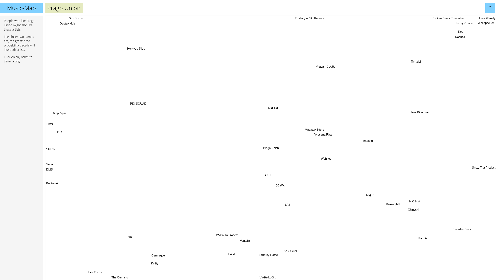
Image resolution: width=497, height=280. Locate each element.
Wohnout (329, 159)
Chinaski (427, 204)
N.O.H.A (416, 199)
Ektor (49, 122)
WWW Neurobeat (225, 235)
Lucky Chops (463, 23)
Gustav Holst (68, 24)
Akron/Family (487, 18)
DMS (49, 167)
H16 (59, 130)
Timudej (410, 58)
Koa (462, 32)
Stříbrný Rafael (265, 255)
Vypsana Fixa (325, 135)
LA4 (283, 205)
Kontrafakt (52, 182)
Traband (369, 140)
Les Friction (92, 271)
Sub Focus (73, 18)
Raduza (461, 37)
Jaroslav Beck (466, 226)
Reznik (419, 240)
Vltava (321, 67)
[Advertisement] (21, 125)
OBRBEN (287, 251)
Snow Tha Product (483, 167)
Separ (50, 162)
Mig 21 (378, 192)
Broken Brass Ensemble (447, 18)
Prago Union (271, 148)
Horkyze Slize (142, 47)
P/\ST (230, 255)
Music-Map (21, 8)
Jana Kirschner (416, 108)
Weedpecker (486, 23)
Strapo (50, 147)
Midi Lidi (273, 108)
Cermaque (156, 256)
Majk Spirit (59, 111)
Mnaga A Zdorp (316, 130)
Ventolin (243, 241)
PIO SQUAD (138, 102)
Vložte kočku (267, 277)
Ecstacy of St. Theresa (309, 18)
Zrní (128, 237)
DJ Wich (275, 186)
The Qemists (117, 277)
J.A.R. (332, 67)
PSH (263, 176)
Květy (153, 264)
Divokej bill (401, 200)
